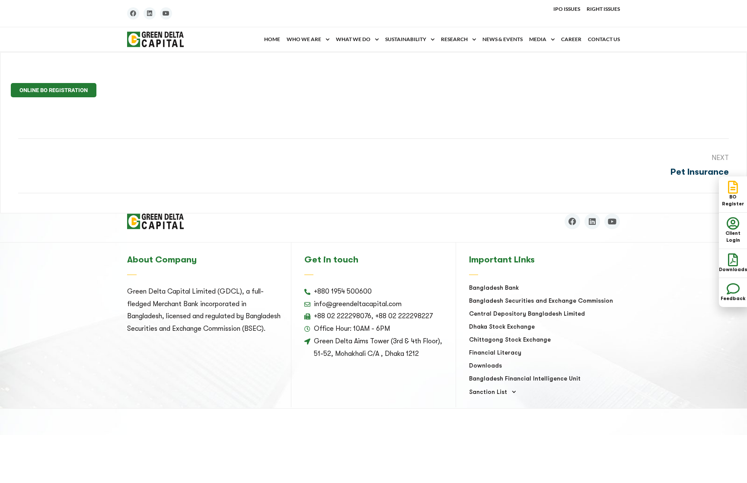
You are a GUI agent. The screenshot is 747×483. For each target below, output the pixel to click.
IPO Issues (566, 9)
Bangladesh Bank (494, 287)
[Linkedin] (150, 13)
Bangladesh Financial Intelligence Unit (525, 378)
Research (454, 39)
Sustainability (405, 39)
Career (571, 39)
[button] (308, 39)
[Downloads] (733, 259)
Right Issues (603, 9)
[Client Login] (733, 223)
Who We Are (304, 39)
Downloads (485, 365)
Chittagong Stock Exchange (510, 339)
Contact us (604, 39)
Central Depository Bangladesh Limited (527, 313)
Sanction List (488, 391)
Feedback (733, 298)
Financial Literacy (495, 352)
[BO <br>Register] (733, 187)
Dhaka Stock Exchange (502, 326)
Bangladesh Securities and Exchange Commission (541, 300)
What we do (353, 39)
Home (272, 39)
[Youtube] (166, 13)
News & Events (502, 39)
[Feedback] (733, 288)
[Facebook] (133, 13)
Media (537, 39)
